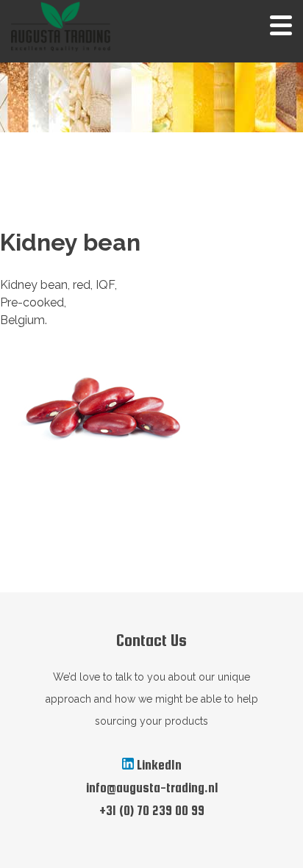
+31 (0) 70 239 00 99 (151, 810)
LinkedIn (158, 765)
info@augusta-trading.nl (152, 788)
